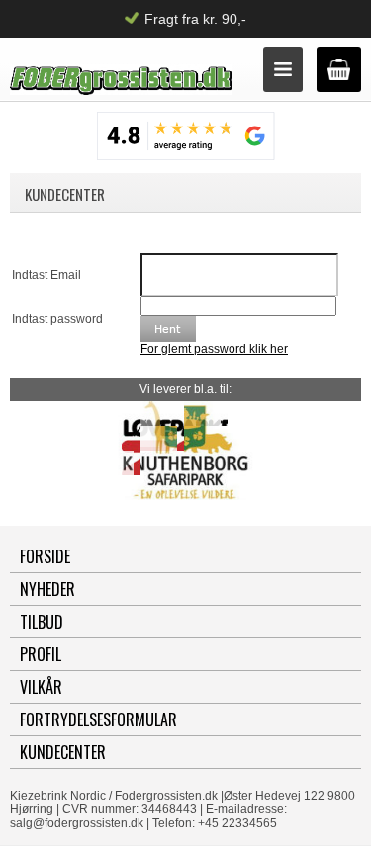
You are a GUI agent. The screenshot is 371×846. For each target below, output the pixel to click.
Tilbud (41, 622)
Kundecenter (63, 752)
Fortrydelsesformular (98, 719)
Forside (45, 556)
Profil (40, 654)
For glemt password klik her (214, 349)
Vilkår (41, 687)
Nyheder (47, 589)
